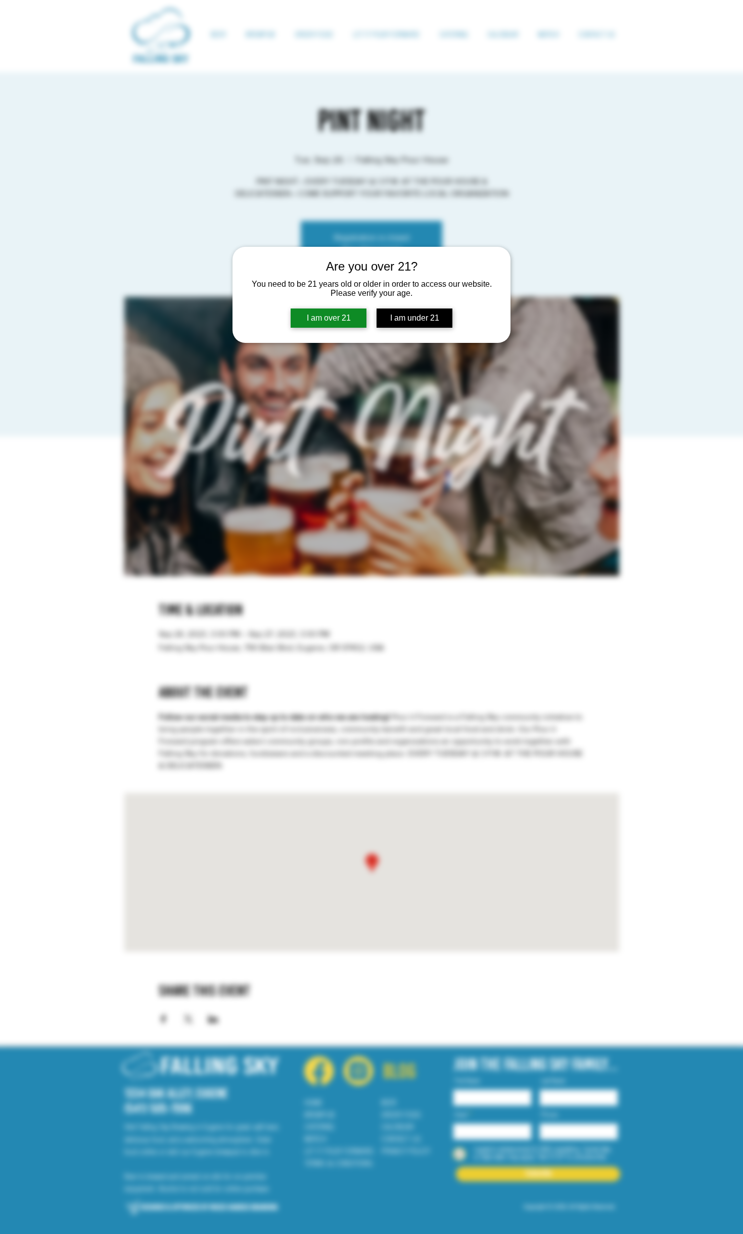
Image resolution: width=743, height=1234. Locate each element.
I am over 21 (329, 318)
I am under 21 (414, 318)
